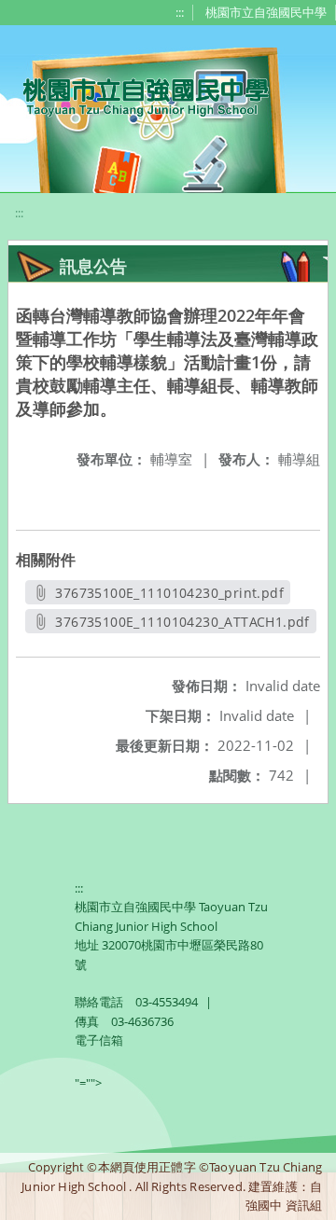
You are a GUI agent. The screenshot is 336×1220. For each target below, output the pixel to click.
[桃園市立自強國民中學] (136, 95)
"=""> (88, 1082)
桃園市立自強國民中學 (266, 12)
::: (179, 12)
